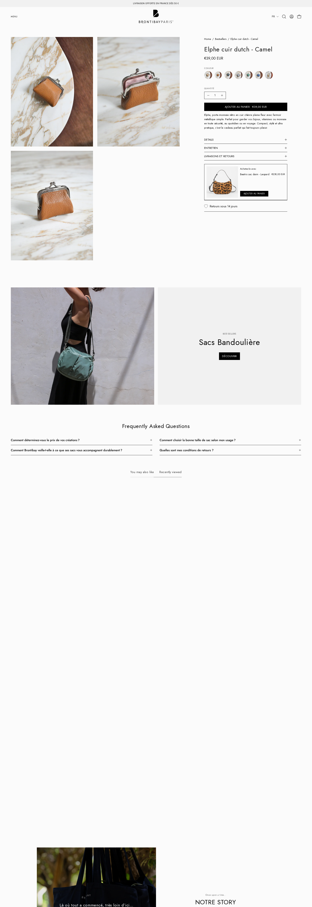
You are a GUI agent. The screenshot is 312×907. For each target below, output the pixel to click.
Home (207, 39)
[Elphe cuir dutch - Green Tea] (249, 75)
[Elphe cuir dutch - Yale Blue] (259, 75)
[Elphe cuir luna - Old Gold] (269, 75)
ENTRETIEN (211, 148)
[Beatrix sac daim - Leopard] (222, 182)
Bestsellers (221, 39)
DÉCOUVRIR (229, 356)
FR (273, 16)
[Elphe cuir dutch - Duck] (228, 75)
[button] (284, 16)
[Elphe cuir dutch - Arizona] (208, 75)
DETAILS (209, 140)
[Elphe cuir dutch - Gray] (238, 75)
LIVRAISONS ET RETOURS (219, 156)
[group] (156, 3)
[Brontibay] (156, 16)
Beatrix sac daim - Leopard (255, 174)
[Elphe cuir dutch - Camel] (218, 75)
